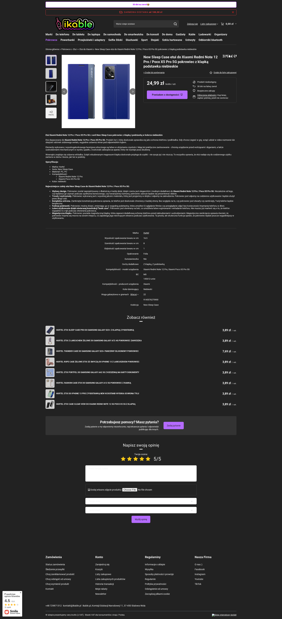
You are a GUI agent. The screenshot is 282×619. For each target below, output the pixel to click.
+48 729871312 (54, 605)
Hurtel (146, 233)
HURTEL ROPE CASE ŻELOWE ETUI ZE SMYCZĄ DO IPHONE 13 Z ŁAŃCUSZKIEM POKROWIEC (97, 362)
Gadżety (180, 34)
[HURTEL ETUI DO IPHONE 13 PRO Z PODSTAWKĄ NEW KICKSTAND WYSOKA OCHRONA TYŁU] (50, 393)
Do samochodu (112, 34)
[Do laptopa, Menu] (102, 34)
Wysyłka (149, 569)
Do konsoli (153, 34)
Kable (192, 34)
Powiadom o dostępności (165, 94)
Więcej (133, 294)
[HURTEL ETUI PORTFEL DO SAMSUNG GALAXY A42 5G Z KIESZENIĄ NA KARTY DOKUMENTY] (50, 372)
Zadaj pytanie (173, 425)
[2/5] (129, 459)
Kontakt (50, 589)
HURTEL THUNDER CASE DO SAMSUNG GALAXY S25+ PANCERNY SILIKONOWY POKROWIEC (97, 351)
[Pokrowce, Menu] (59, 39)
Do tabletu (78, 34)
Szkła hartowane (172, 40)
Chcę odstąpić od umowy (58, 579)
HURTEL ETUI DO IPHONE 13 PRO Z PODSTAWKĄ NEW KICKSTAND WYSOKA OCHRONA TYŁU (97, 393)
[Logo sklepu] (75, 24)
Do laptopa (94, 34)
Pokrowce (51, 40)
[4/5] (142, 459)
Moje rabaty (101, 589)
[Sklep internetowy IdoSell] (224, 615)
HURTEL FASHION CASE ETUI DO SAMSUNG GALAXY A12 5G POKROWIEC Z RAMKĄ (93, 383)
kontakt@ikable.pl (72, 605)
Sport (144, 40)
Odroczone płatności (206, 95)
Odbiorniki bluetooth (210, 40)
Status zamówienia (55, 564)
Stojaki (155, 40)
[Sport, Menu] (149, 39)
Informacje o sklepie (155, 564)
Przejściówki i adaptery (91, 40)
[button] (64, 91)
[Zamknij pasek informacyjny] (233, 12)
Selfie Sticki (115, 40)
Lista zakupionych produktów (110, 579)
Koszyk (99, 569)
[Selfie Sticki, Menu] (124, 39)
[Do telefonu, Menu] (71, 34)
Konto (99, 557)
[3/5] (135, 459)
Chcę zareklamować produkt (60, 574)
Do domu (167, 34)
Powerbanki (68, 40)
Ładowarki (205, 34)
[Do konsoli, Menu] (160, 34)
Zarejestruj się (102, 564)
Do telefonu (62, 34)
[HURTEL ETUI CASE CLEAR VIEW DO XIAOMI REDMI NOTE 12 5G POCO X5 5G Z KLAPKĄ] (50, 404)
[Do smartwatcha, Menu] (145, 34)
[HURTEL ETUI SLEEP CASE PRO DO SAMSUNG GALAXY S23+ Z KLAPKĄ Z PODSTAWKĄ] (50, 330)
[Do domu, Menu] (174, 34)
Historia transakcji (104, 584)
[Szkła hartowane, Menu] (184, 39)
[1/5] (123, 459)
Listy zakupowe (103, 574)
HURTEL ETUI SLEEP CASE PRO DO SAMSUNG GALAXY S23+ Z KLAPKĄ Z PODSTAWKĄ (95, 330)
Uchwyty (190, 40)
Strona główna (52, 49)
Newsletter (100, 594)
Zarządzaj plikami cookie (157, 594)
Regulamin (150, 579)
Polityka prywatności (155, 584)
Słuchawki (132, 40)
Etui (75, 49)
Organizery (220, 34)
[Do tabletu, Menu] (86, 34)
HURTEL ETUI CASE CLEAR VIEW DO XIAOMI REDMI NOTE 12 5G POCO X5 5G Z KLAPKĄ (95, 404)
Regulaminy (153, 557)
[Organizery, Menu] (229, 34)
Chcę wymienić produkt (57, 584)
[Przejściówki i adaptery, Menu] (107, 39)
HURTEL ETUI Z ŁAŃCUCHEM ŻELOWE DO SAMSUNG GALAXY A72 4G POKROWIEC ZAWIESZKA (99, 340)
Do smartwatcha (133, 34)
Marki (49, 34)
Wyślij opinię (141, 519)
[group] (98, 91)
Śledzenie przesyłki (55, 569)
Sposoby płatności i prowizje (159, 574)
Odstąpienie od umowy (156, 589)
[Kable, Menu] (197, 34)
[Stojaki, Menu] (160, 39)
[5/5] (148, 459)
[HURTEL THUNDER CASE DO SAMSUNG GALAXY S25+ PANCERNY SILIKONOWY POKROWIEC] (50, 351)
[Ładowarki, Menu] (212, 34)
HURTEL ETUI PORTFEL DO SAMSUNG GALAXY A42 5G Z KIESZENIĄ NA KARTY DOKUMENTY (97, 372)
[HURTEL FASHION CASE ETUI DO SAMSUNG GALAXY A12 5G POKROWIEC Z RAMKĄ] (50, 383)
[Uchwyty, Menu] (197, 39)
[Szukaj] (175, 24)
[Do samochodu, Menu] (122, 34)
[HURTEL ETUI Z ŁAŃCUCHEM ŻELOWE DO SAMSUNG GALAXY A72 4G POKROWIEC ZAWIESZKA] (50, 340)
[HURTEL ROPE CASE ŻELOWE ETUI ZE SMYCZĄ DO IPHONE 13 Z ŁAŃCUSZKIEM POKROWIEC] (50, 362)
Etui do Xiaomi (86, 49)
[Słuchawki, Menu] (139, 39)
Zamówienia (54, 557)
